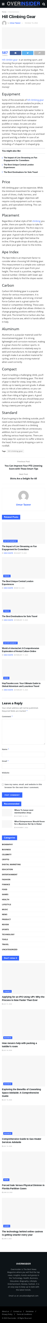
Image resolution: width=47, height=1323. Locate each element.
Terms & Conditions (24, 1314)
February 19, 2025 (22, 620)
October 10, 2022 (31, 23)
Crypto (5, 859)
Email (5, 761)
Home (4, 12)
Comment (7, 716)
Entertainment (13, 12)
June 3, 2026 (7, 1239)
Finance (6, 884)
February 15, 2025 (22, 690)
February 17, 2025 (22, 655)
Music (5, 909)
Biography (7, 844)
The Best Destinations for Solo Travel (21, 172)
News (6, 678)
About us (5, 1311)
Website (5, 772)
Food (4, 889)
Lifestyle (6, 904)
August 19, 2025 (21, 553)
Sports (5, 929)
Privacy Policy (7, 1314)
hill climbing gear (35, 100)
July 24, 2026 (7, 1050)
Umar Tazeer (15, 23)
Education (7, 869)
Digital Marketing (11, 864)
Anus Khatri (8, 553)
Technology (8, 934)
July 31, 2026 (7, 1004)
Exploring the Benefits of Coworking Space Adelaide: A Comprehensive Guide (21, 1092)
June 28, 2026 (7, 1192)
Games (5, 894)
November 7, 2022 (22, 827)
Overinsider (12, 1318)
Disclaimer (30, 1311)
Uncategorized (9, 949)
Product (6, 919)
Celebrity (6, 854)
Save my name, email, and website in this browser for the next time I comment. (23, 785)
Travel (7, 576)
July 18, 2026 (7, 1100)
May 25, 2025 (20, 588)
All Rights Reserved (24, 1318)
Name (5, 749)
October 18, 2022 (22, 816)
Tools (5, 939)
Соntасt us (17, 1311)
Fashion (6, 879)
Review (5, 924)
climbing (36, 221)
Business (6, 849)
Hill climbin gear (10, 59)
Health (5, 899)
